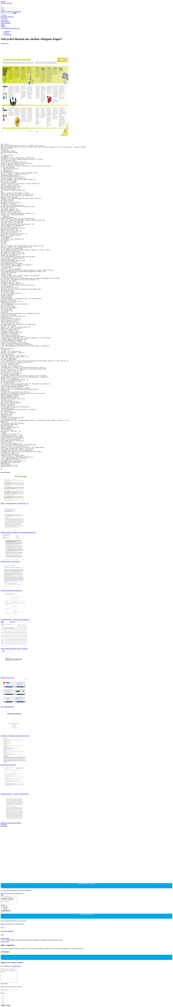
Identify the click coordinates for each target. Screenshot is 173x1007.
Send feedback (5, 952)
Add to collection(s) (6, 28)
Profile (3, 25)
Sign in (3, 893)
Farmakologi (8, 34)
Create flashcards (16, 11)
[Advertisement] (55, 48)
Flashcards (4, 16)
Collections (10, 16)
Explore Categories (6, 3)
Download (4, 824)
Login (2, 10)
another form (16, 966)
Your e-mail (4, 983)
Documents (4, 931)
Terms (7, 941)
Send (8, 1005)
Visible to (3, 905)
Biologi (6, 33)
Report (3, 938)
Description (7, 898)
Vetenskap (7, 31)
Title (2, 895)
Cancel (3, 1005)
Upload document (6, 11)
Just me (5, 909)
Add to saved (16, 28)
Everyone (5, 907)
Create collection (5, 910)
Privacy (3, 941)
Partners (7, 938)
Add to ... (3, 26)
